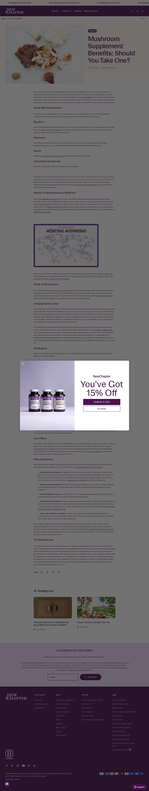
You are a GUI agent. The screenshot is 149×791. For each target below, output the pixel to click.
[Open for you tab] (7, 784)
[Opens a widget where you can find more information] (139, 787)
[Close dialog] (23, 363)
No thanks (101, 409)
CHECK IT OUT (102, 402)
